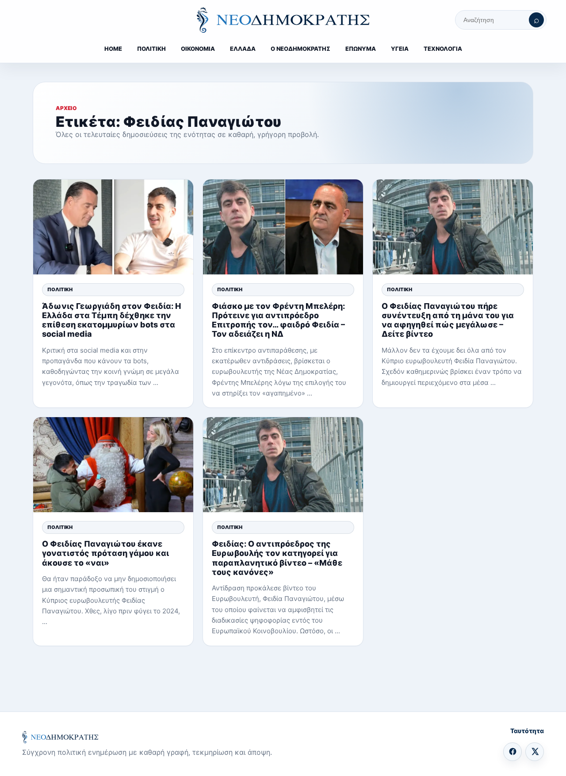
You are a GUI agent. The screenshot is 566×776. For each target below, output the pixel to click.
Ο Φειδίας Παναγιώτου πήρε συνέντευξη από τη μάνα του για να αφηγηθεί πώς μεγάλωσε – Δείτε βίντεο (448, 320)
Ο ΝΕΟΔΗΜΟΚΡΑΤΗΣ (300, 48)
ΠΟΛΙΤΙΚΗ (151, 48)
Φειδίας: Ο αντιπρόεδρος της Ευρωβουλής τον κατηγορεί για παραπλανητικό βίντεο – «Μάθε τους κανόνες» (277, 558)
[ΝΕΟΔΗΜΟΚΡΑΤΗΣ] (283, 20)
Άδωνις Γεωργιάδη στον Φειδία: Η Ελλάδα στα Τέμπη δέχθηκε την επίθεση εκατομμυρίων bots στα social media (111, 320)
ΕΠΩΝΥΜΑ (360, 48)
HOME (113, 48)
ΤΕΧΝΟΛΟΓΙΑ (443, 48)
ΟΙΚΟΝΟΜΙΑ (198, 48)
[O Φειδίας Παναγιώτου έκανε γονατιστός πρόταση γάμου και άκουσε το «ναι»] (113, 464)
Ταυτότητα (527, 730)
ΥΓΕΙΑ (400, 48)
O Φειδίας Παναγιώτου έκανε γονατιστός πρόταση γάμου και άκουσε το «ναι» (105, 553)
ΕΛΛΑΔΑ (243, 48)
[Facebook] (512, 751)
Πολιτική (60, 289)
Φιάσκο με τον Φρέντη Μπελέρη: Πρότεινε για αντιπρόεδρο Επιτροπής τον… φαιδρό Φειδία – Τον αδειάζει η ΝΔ (278, 320)
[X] (534, 751)
